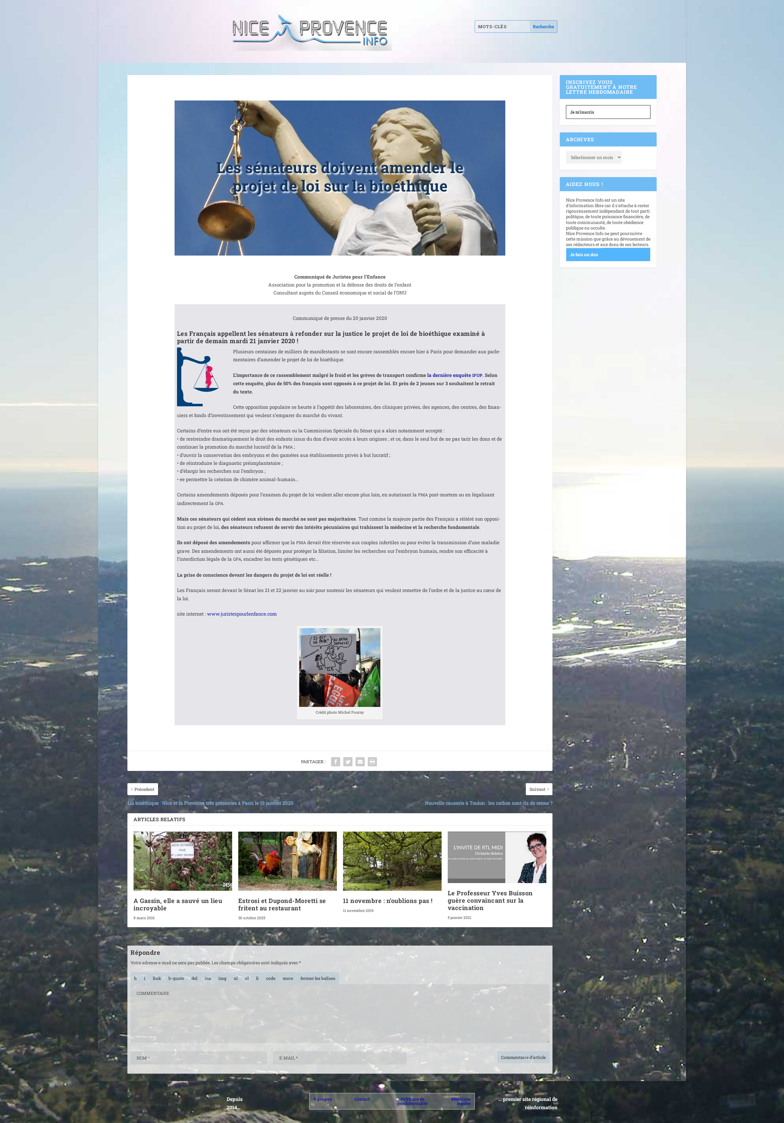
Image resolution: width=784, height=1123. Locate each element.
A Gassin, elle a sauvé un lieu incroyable (178, 904)
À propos (322, 1099)
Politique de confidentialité (412, 1101)
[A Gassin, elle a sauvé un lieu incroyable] (183, 861)
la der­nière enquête (454, 375)
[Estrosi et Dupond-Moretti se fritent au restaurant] (287, 861)
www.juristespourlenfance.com (242, 614)
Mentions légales (461, 1101)
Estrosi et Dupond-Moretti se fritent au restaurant (282, 904)
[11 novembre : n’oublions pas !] (392, 861)
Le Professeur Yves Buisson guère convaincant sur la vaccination (490, 900)
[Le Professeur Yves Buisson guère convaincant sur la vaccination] (497, 857)
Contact (362, 1099)
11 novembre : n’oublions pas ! (388, 901)
